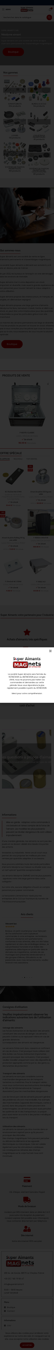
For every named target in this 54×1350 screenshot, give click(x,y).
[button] (50, 651)
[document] (27, 675)
